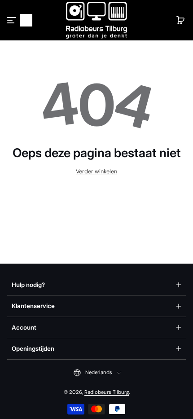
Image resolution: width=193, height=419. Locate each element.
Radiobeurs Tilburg (106, 392)
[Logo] (96, 20)
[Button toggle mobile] (12, 20)
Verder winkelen (96, 171)
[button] (26, 20)
